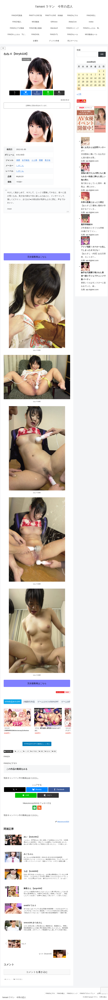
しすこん (20, 166)
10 (79, 78)
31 (79, 88)
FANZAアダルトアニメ (87, 993)
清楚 (18, 160)
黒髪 (41, 160)
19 (87, 81)
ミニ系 (34, 160)
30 (104, 85)
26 (87, 85)
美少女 (47, 160)
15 (99, 78)
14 (95, 78)
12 (87, 78)
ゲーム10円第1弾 (68, 702)
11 (83, 78)
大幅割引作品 (29, 702)
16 (104, 78)
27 (91, 85)
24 (79, 85)
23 (104, 81)
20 (91, 81)
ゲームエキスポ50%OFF (48, 702)
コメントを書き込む (37, 972)
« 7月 (79, 94)
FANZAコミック (72, 993)
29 (99, 85)
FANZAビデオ (50, 993)
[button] (59, 93)
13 (91, 78)
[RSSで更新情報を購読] (39, 808)
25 (83, 85)
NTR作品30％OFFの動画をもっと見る (37, 744)
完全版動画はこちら (36, 257)
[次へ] (67, 723)
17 (79, 81)
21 (95, 81)
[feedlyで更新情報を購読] (34, 808)
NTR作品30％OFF (12, 702)
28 (95, 85)
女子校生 (26, 160)
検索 (79, 50)
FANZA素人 (9, 751)
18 (83, 81)
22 (99, 81)
